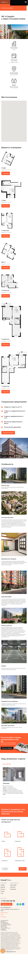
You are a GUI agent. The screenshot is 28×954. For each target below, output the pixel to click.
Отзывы (2, 891)
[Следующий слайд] (27, 31)
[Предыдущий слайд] (1, 31)
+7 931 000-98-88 (8, 901)
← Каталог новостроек (7, 8)
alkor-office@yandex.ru (6, 907)
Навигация (4, 883)
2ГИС (2, 914)
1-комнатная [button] (5, 230)
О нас (2, 893)
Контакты (3, 889)
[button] (14, 262)
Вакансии (3, 887)
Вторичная (12, 887)
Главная (2, 885)
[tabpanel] (14, 782)
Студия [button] (3, 200)
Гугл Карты (3, 916)
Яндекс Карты (4, 912)
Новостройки (13, 885)
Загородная (13, 889)
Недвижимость (14, 883)
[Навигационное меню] (26, 2)
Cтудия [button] (3, 168)
